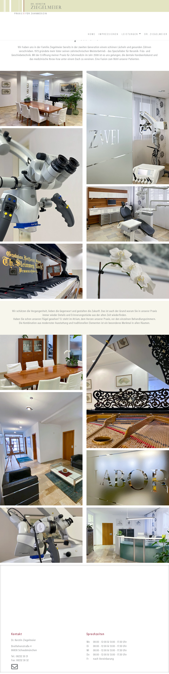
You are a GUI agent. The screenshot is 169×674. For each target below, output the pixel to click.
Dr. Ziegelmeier (150, 22)
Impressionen (81, 22)
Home (53, 22)
